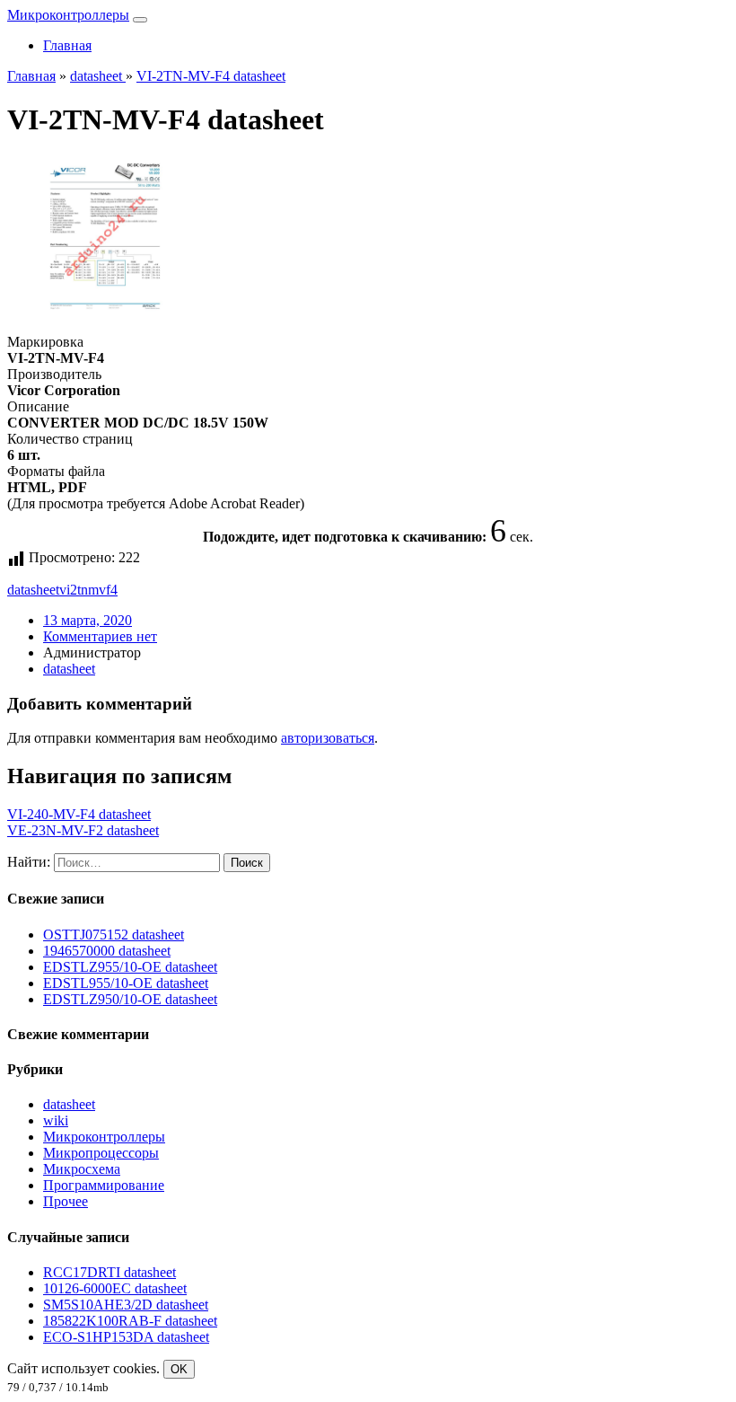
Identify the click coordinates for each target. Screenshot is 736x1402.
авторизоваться (327, 737)
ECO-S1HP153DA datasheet (126, 1337)
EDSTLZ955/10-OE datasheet (130, 966)
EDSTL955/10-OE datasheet (125, 983)
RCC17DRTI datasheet (109, 1272)
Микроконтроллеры (68, 14)
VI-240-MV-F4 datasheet (79, 814)
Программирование (103, 1185)
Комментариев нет (100, 636)
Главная (67, 45)
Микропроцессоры (101, 1152)
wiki (55, 1120)
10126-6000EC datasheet (115, 1288)
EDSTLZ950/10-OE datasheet (130, 999)
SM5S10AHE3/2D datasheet (125, 1304)
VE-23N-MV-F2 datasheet (83, 830)
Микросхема (81, 1169)
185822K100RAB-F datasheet (130, 1320)
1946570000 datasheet (107, 950)
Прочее (65, 1201)
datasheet (33, 589)
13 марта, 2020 (87, 620)
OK (179, 1369)
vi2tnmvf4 (88, 589)
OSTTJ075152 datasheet (113, 934)
